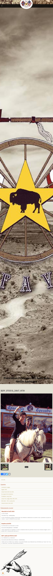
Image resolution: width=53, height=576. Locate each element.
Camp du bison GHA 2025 (7, 503)
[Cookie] (2, 573)
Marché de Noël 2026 (7, 511)
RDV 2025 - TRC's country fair (8, 501)
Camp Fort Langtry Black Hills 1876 (9, 498)
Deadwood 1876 (6, 523)
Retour (26, 467)
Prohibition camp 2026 (6, 496)
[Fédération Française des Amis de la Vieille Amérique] (26, 3)
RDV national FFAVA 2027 (9, 535)
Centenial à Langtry (5, 487)
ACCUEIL (3, 479)
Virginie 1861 (4, 489)
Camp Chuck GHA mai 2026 (7, 491)
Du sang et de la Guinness (7, 494)
